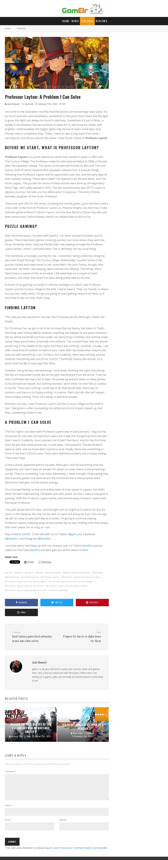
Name (8, 805)
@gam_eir (75, 534)
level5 (40, 572)
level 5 (19, 572)
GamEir (87, 545)
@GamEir (11, 538)
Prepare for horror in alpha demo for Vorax (82, 637)
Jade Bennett (13, 104)
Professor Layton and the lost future (25, 586)
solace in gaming (58, 590)
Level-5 (30, 572)
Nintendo (98, 572)
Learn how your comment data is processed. (80, 848)
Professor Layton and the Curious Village (71, 581)
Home (66, 21)
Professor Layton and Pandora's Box (81, 577)
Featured (87, 21)
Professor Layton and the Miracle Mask (67, 586)
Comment (10, 771)
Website (63, 820)
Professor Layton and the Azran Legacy (26, 581)
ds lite (9, 572)
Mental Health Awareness (77, 572)
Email (8, 820)
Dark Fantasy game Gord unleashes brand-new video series (32, 637)
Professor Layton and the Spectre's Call (26, 590)
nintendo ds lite (30, 577)
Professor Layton (51, 577)
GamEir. (26, 534)
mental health (53, 572)
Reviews (101, 21)
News (75, 21)
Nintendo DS (12, 577)
